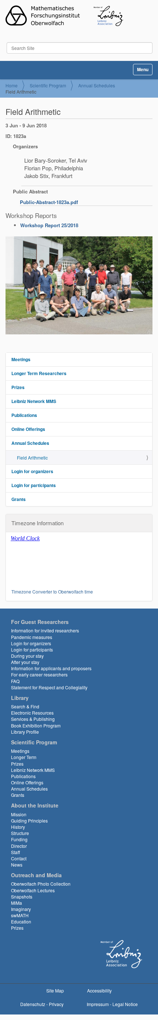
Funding (19, 839)
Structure (20, 833)
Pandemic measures (31, 637)
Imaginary (21, 909)
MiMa (16, 903)
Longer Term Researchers (39, 373)
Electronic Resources (32, 712)
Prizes (18, 387)
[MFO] (64, 16)
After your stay (25, 662)
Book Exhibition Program (36, 725)
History (18, 827)
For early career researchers (39, 674)
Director (19, 846)
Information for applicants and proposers (51, 668)
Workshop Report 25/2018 (49, 225)
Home (12, 85)
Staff (15, 852)
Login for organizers (32, 471)
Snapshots (21, 896)
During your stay (27, 656)
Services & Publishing (33, 719)
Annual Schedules (96, 85)
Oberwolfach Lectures (33, 890)
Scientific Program (48, 85)
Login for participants (33, 485)
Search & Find (25, 706)
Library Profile (25, 732)
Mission (18, 814)
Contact (18, 858)
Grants (18, 499)
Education (21, 921)
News (16, 864)
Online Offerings (28, 429)
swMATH (20, 915)
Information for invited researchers (45, 630)
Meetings (20, 359)
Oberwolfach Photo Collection (41, 884)
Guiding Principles (29, 820)
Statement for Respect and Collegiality (49, 687)
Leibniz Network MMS (33, 401)
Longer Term (23, 757)
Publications (24, 415)
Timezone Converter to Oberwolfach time (52, 591)
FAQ (15, 681)
